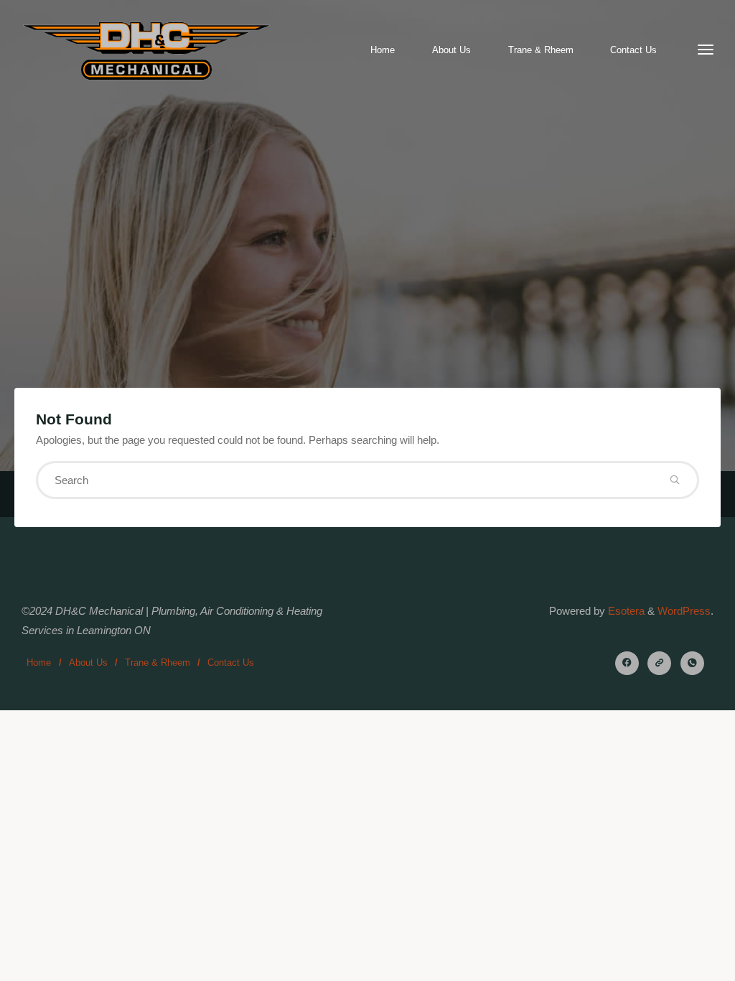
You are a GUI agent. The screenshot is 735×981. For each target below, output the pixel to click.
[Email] (659, 663)
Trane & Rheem (157, 663)
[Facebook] (627, 663)
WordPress (684, 611)
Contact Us (230, 663)
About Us (88, 663)
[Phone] (692, 663)
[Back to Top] (679, 961)
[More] (705, 50)
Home (39, 663)
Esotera (625, 611)
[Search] (674, 480)
